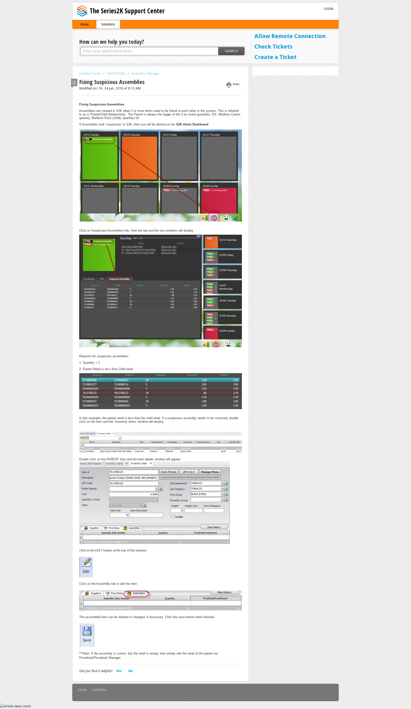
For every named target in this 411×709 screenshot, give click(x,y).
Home (84, 24)
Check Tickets (273, 47)
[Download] (197, 301)
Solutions (108, 24)
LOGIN (328, 8)
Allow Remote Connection (290, 36)
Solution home (90, 73)
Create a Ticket (275, 57)
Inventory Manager (145, 73)
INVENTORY (116, 73)
